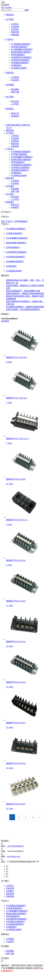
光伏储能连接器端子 (20, 63)
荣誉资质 (15, 32)
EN (9, 128)
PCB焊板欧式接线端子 (21, 44)
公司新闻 (15, 77)
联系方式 (15, 113)
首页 (3, 221)
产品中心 (10, 39)
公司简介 (15, 24)
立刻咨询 (5, 321)
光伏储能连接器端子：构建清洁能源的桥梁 (25, 307)
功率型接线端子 (18, 55)
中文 (3, 7)
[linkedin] (7, 871)
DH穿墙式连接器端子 (20, 60)
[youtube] (7, 876)
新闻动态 (10, 73)
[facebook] (7, 866)
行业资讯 (15, 80)
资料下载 (15, 92)
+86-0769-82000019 (15, 846)
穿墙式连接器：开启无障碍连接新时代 (23, 309)
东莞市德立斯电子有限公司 (18, 125)
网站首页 (10, 15)
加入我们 (10, 97)
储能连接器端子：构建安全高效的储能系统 (25, 293)
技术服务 (10, 85)
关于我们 (10, 19)
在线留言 (15, 116)
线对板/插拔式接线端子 (21, 52)
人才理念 (15, 104)
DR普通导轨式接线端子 (21, 57)
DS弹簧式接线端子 (19, 47)
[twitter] (7, 869)
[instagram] (7, 874)
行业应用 (15, 27)
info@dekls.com (13, 856)
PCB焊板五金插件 (19, 68)
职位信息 (15, 101)
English (9, 7)
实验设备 (15, 35)
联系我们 (10, 109)
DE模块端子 (16, 65)
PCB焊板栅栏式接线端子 (22, 49)
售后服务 (15, 89)
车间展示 (15, 29)
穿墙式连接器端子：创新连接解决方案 (23, 291)
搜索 (27, 10)
